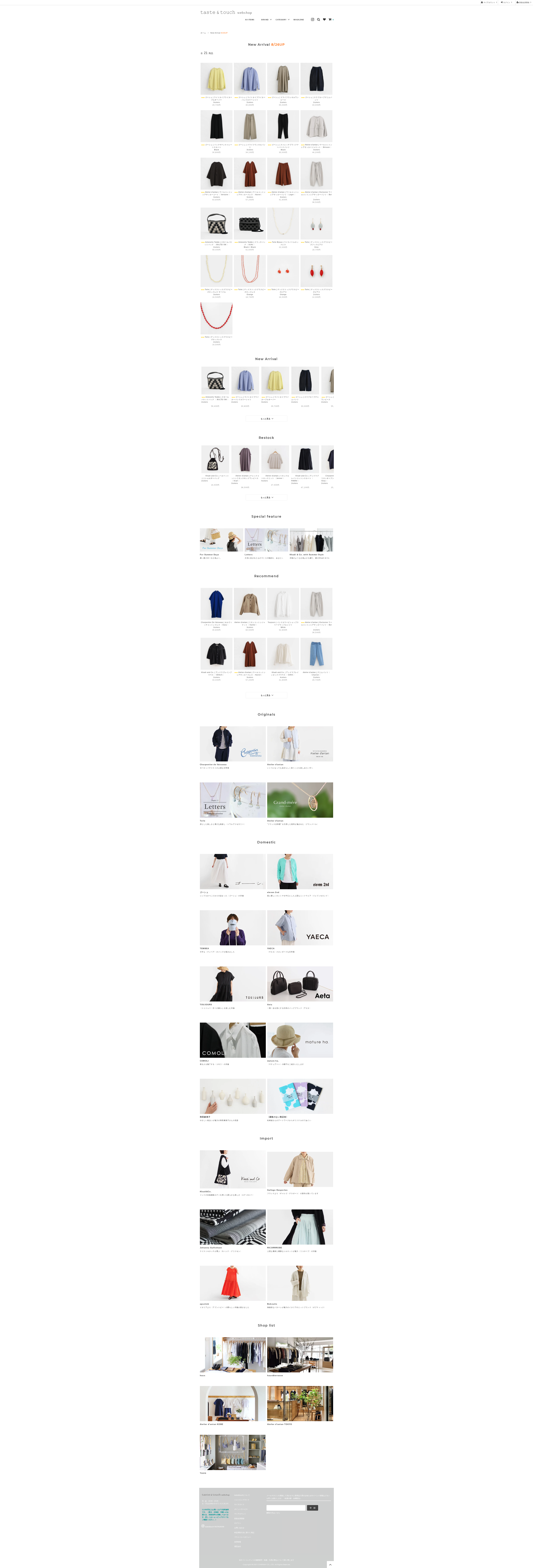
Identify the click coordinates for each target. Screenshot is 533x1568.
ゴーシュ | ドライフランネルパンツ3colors (251, 147)
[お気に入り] (324, 19)
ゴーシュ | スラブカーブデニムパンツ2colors (318, 99)
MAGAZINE (299, 20)
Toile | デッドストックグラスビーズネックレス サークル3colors (218, 292)
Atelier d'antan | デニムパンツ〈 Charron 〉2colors (316, 674)
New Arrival (219, 33)
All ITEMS (249, 20)
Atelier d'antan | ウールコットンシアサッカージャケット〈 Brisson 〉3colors (316, 147)
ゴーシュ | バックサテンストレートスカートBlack (218, 147)
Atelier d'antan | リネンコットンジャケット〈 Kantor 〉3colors (249, 624)
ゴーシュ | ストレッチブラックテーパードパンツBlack (285, 147)
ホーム (203, 33)
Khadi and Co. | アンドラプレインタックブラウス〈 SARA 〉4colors (285, 674)
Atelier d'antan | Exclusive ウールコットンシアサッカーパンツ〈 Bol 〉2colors (316, 196)
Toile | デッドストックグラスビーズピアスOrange (285, 292)
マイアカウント (489, 2)
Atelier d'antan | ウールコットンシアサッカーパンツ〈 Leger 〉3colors (284, 194)
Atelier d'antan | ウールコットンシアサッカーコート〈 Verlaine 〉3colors (217, 194)
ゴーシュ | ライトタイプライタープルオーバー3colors (218, 99)
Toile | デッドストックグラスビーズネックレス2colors (218, 339)
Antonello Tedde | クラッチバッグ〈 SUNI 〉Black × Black (251, 244)
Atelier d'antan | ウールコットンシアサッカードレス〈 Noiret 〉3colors (251, 194)
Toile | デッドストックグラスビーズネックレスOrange (252, 292)
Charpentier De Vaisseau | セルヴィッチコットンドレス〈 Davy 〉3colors (216, 624)
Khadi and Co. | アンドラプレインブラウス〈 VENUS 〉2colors (216, 674)
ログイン (507, 2)
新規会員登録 (524, 2)
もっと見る (266, 418)
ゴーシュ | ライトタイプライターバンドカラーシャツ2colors (251, 99)
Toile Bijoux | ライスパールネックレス (285, 243)
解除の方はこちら (273, 1513)
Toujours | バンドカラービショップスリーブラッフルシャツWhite (283, 624)
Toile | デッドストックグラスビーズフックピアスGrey (318, 244)
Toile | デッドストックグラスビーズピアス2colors (318, 292)
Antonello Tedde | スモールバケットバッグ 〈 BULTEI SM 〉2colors (218, 244)
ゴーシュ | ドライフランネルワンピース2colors (285, 99)
